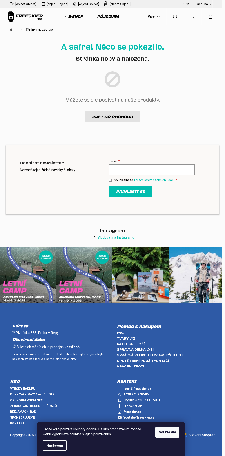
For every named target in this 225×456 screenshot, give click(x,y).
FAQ (120, 332)
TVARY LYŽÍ (127, 338)
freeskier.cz (132, 412)
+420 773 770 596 (136, 394)
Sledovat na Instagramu (116, 237)
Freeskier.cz (132, 406)
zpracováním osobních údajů (154, 180)
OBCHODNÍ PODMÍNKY (26, 400)
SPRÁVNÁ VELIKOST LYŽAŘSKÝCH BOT (150, 355)
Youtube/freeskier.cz (138, 417)
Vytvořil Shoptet (202, 435)
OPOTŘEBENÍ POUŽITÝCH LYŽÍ (143, 360)
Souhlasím (167, 432)
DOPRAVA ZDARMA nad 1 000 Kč (33, 394)
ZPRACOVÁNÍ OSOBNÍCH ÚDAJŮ (33, 406)
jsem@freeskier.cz (137, 388)
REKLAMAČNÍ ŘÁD (23, 412)
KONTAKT (17, 423)
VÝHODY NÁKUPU (22, 388)
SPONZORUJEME (22, 417)
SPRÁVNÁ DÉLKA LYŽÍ (135, 349)
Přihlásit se (130, 191)
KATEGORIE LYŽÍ (131, 343)
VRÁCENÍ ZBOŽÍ (130, 366)
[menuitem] (73, 16)
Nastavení (54, 445)
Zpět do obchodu (112, 116)
